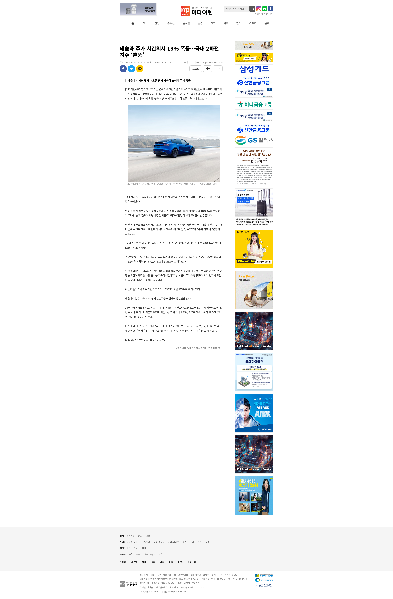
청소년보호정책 (181, 575)
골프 (153, 554)
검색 (252, 8)
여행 (161, 554)
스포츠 (253, 23)
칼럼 (200, 23)
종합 (131, 554)
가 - (218, 68)
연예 (238, 23)
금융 (140, 535)
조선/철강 (145, 542)
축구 (138, 554)
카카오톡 (139, 68)
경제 (144, 23)
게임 (200, 542)
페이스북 (123, 68)
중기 (185, 542)
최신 (129, 548)
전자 (192, 542)
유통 (207, 542)
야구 (146, 554)
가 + (207, 68)
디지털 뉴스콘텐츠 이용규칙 (224, 575)
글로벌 (186, 23)
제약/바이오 (173, 542)
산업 (157, 23)
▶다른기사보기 (158, 340)
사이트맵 (192, 562)
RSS (180, 562)
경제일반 (131, 535)
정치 (213, 23)
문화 (266, 23)
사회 (226, 23)
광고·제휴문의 (164, 575)
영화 (136, 548)
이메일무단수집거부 (200, 575)
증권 (148, 535)
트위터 (131, 68)
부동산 (171, 23)
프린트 (195, 68)
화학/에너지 (159, 542)
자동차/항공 (132, 542)
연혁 (153, 575)
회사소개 (144, 575)
